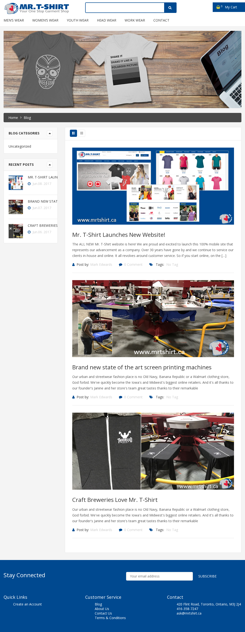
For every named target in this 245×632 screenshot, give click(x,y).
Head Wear (106, 20)
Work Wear (135, 20)
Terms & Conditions (110, 617)
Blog (98, 604)
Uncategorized (20, 146)
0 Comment (133, 264)
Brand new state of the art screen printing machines (142, 367)
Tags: (160, 264)
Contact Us (103, 613)
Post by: (83, 264)
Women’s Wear (45, 20)
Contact (161, 20)
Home (13, 117)
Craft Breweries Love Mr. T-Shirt (115, 500)
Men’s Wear (14, 20)
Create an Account (27, 604)
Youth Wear (78, 20)
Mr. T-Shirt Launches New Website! (118, 234)
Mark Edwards (101, 264)
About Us (102, 608)
